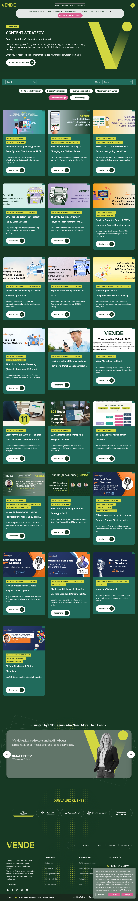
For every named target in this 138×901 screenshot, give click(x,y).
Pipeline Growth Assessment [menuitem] (70, 15)
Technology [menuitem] (83, 879)
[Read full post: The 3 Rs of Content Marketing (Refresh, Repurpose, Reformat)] (24, 340)
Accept (127, 894)
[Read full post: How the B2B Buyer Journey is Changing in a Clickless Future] (69, 122)
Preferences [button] (126, 890)
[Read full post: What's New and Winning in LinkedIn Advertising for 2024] (24, 269)
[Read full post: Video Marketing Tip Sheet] (114, 340)
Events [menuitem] (72, 6)
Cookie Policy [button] (111, 887)
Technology (80, 98)
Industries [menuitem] (49, 863)
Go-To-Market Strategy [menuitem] (87, 863)
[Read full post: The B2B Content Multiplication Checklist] (114, 413)
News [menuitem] (81, 884)
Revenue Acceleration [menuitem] (87, 874)
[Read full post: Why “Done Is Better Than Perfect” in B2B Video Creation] (24, 195)
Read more (13, 170)
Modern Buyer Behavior (107, 91)
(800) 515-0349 (120, 865)
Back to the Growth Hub (19, 62)
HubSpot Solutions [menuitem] (72, 11)
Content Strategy (58, 98)
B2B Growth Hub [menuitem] (102, 11)
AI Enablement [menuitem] (87, 11)
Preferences (101, 894)
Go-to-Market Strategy (31, 91)
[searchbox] (118, 82)
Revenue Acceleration (81, 91)
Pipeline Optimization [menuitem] (87, 868)
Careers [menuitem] (112, 845)
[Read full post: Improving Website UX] (114, 564)
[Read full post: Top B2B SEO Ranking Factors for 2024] (69, 269)
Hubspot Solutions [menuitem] (52, 874)
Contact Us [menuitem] (81, 6)
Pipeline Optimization (56, 91)
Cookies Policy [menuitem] (79, 897)
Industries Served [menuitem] (35, 11)
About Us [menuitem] (65, 6)
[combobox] (118, 82)
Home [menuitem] (57, 6)
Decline (114, 894)
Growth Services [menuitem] (54, 11)
